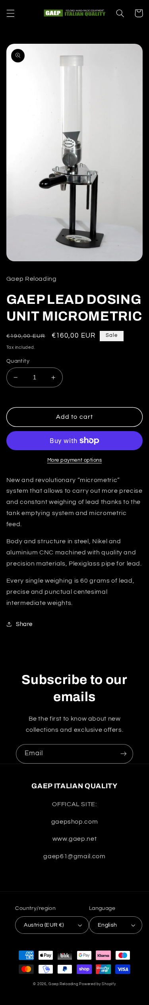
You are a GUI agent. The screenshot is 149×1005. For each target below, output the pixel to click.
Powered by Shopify (97, 984)
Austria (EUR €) (44, 925)
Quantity (17, 361)
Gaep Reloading (63, 984)
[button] (10, 13)
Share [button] (24, 624)
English (107, 925)
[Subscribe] (123, 754)
